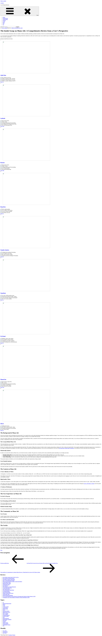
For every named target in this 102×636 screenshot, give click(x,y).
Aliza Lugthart (4, 27)
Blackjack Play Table (7, 583)
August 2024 (5, 631)
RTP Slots (5, 620)
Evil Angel (2, 336)
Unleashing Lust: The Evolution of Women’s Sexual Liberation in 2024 (16, 597)
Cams (4, 21)
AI (3, 24)
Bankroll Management (7, 603)
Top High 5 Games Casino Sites (9, 579)
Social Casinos (5, 623)
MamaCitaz (3, 379)
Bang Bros (3, 206)
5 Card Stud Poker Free (7, 587)
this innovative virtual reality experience (66, 448)
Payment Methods (6, 615)
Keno (4, 609)
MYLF (2, 423)
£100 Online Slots (6, 584)
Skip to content (3, 0)
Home (4, 17)
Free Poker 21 (5, 585)
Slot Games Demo (6, 588)
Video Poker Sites (6, 594)
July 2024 (4, 632)
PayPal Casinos (6, 616)
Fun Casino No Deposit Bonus (8, 578)
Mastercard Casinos (6, 612)
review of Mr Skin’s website (89, 483)
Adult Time (3, 75)
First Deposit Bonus (6, 592)
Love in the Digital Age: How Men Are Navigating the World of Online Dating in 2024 (19, 596)
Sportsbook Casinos (6, 624)
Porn (4, 22)
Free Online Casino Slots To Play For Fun (11, 577)
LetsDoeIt (2, 118)
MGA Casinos (5, 613)
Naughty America (4, 250)
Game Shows (5, 607)
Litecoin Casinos (6, 610)
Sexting (4, 20)
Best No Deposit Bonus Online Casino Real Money (12, 581)
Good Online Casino (7, 582)
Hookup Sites (5, 18)
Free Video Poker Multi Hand (8, 590)
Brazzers (2, 162)
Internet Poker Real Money (8, 595)
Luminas (2, 2)
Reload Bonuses (6, 618)
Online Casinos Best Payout (8, 593)
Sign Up (2, 81)
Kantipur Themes (12, 634)
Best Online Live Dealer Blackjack (9, 586)
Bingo (4, 604)
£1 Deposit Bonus (6, 591)
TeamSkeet (3, 293)
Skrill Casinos (5, 622)
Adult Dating (5, 19)
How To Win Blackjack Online (8, 580)
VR (3, 23)
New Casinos (5, 614)
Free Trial (2, 126)
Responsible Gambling (7, 619)
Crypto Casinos (6, 606)
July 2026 (4, 630)
